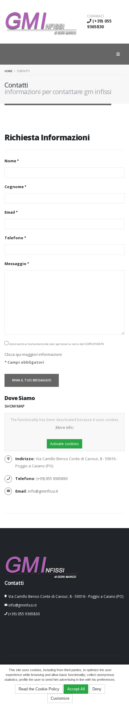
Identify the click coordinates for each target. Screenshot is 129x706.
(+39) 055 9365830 (99, 23)
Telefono (13, 237)
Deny (96, 689)
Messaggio (15, 263)
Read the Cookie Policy (39, 689)
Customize (60, 698)
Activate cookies (64, 443)
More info (64, 427)
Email (9, 212)
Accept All (76, 689)
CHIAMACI (95, 16)
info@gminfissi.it (43, 491)
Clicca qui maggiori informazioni (33, 354)
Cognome (14, 186)
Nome (10, 161)
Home (8, 71)
